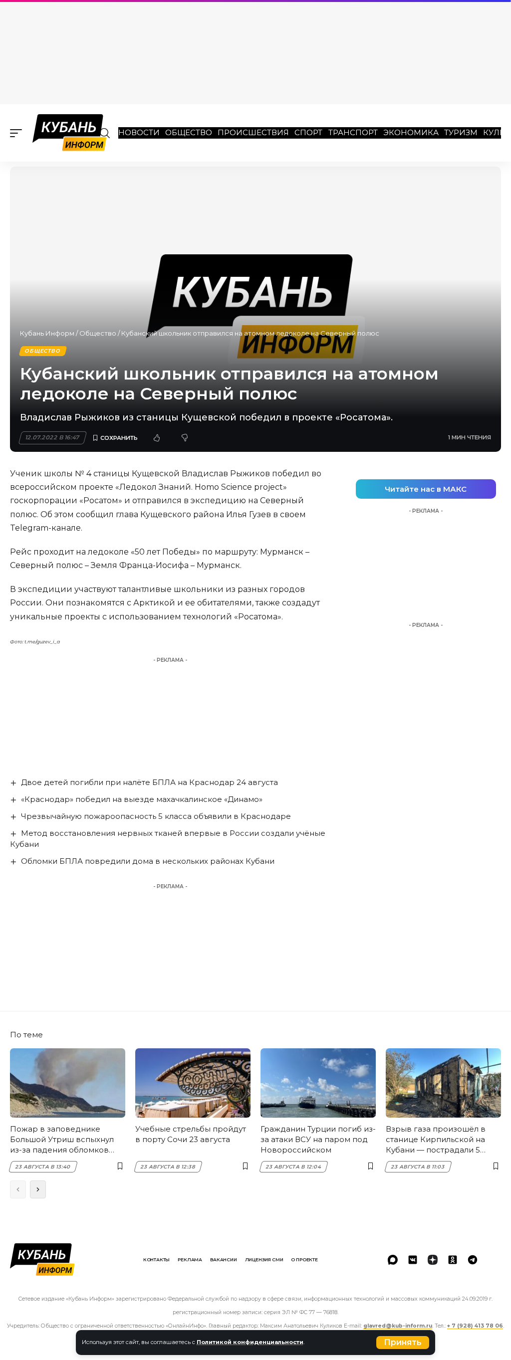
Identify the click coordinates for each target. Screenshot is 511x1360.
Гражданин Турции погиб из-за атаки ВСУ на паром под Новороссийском (318, 1139)
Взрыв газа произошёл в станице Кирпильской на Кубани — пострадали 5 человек (436, 1139)
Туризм (461, 132)
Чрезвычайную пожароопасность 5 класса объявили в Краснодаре (156, 816)
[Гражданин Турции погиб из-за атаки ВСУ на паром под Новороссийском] (318, 1083)
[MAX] (393, 1260)
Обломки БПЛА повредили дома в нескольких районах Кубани (147, 861)
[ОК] (453, 1260)
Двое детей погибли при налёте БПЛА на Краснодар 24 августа (149, 782)
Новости (139, 132)
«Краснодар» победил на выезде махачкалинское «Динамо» (141, 799)
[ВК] (413, 1260)
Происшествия (253, 132)
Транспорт (353, 132)
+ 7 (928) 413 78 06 (475, 1326)
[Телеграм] (473, 1260)
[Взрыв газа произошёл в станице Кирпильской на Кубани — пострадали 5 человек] (443, 1083)
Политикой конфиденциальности (250, 1342)
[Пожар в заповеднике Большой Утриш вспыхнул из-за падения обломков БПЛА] (67, 1083)
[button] (402, 1342)
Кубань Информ (47, 333)
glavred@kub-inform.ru (397, 1326)
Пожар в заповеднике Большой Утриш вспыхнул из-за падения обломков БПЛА (62, 1139)
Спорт (308, 132)
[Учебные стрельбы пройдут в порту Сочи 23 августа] (193, 1083)
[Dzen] (433, 1260)
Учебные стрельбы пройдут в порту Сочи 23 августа (190, 1134)
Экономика (411, 132)
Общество (188, 132)
